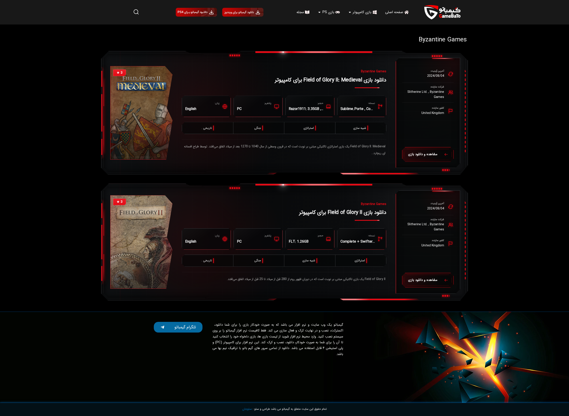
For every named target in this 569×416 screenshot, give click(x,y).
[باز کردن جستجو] (136, 12)
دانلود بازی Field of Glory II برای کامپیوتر (342, 212)
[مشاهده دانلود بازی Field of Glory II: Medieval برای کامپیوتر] (141, 112)
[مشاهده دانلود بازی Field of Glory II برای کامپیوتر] (141, 241)
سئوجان (247, 409)
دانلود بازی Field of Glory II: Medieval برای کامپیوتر (330, 80)
